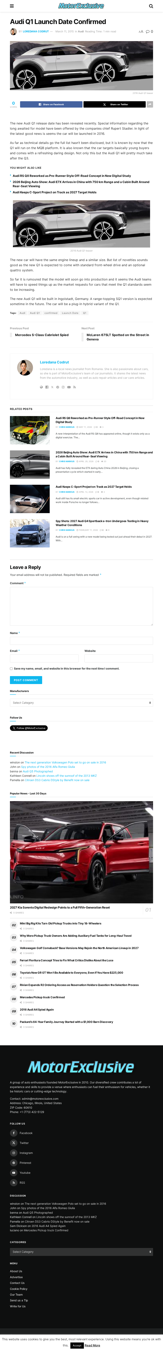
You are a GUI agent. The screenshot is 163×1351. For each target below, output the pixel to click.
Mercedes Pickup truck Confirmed (42, 997)
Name (15, 633)
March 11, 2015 (64, 31)
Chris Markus (67, 427)
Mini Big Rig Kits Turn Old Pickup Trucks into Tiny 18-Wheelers (60, 923)
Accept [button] (77, 1345)
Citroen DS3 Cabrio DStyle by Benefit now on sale (57, 780)
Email (15, 651)
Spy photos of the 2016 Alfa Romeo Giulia (48, 766)
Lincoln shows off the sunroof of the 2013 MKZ (66, 775)
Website (90, 650)
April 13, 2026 (85, 492)
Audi (81, 31)
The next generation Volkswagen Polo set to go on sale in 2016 (65, 762)
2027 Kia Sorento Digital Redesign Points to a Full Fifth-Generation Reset (60, 907)
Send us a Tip (19, 1300)
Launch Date (70, 312)
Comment (18, 583)
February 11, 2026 (88, 530)
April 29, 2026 (85, 461)
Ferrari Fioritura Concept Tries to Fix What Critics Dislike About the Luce (66, 960)
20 (104, 461)
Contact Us (17, 1283)
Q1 (84, 312)
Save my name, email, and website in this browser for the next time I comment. (66, 668)
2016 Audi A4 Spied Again (37, 1009)
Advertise (16, 1277)
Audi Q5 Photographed (38, 771)
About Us (16, 1271)
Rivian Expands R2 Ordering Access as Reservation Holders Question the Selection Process (79, 985)
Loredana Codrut (36, 31)
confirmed (51, 312)
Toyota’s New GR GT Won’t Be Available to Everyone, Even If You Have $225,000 (71, 972)
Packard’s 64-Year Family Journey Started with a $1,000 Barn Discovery (66, 1021)
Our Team (16, 1294)
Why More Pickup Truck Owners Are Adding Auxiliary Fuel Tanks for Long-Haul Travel (75, 935)
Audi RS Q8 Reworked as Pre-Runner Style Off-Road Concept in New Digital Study (72, 176)
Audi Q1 (35, 312)
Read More (92, 1345)
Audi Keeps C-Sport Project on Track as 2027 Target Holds (54, 192)
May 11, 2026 (85, 427)
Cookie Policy (18, 1288)
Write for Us (18, 1306)
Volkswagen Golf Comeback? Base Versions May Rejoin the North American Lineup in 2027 (79, 948)
